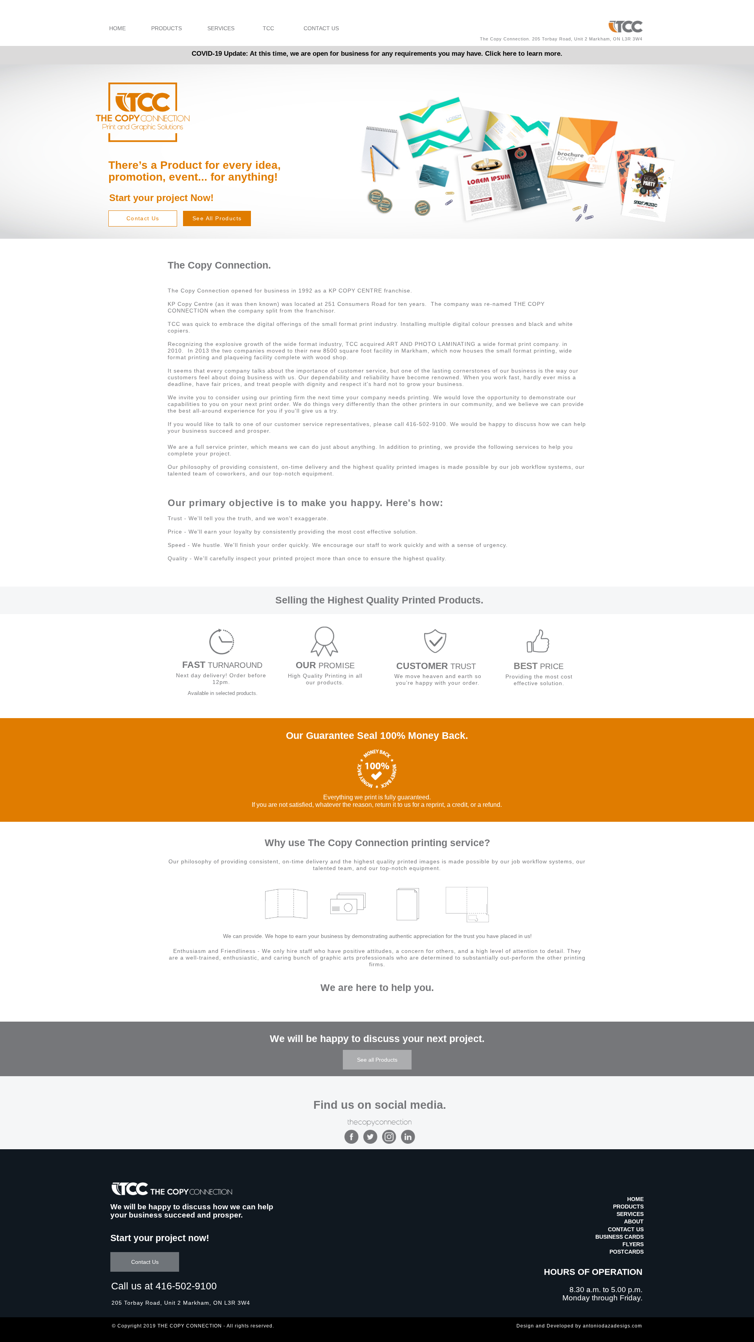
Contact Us (142, 218)
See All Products (217, 218)
